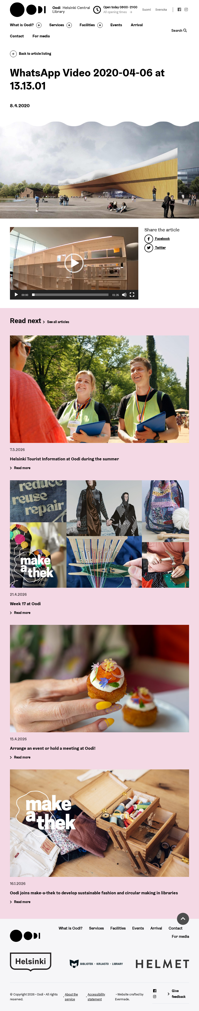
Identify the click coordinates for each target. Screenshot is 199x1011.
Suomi (146, 10)
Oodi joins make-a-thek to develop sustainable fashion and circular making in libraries (94, 892)
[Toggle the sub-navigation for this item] (38, 25)
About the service (71, 997)
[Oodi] (25, 935)
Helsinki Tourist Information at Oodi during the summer (64, 459)
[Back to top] (183, 919)
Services (56, 24)
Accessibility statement (96, 997)
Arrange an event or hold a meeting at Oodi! (53, 748)
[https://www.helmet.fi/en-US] (162, 963)
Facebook (162, 238)
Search (177, 30)
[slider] (70, 295)
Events (116, 24)
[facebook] (179, 10)
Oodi (28, 9)
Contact (17, 36)
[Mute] (124, 294)
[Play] (16, 294)
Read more (22, 468)
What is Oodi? (22, 24)
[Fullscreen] (132, 294)
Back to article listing (35, 53)
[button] (74, 263)
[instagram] (186, 10)
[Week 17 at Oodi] (99, 534)
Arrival (137, 24)
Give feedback (179, 994)
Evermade (122, 999)
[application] (74, 263)
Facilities (87, 24)
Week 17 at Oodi (25, 603)
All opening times (115, 12)
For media (41, 36)
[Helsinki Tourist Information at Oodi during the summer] (99, 389)
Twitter (160, 247)
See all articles (58, 322)
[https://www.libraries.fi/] (96, 963)
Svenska (161, 10)
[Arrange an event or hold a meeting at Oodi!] (99, 678)
